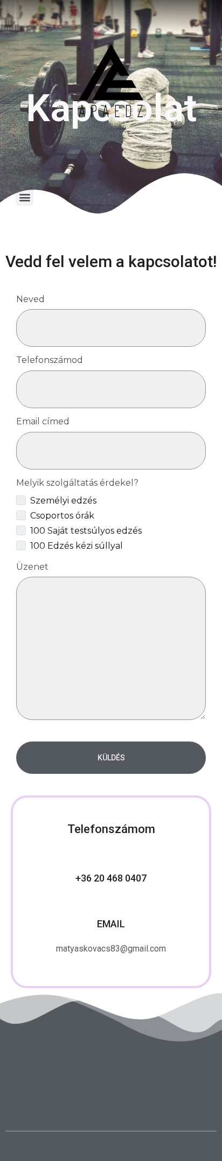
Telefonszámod (49, 360)
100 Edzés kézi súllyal (76, 546)
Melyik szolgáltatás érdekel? (77, 483)
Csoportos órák (62, 515)
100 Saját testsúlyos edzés (86, 531)
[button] (24, 197)
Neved (30, 299)
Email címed (43, 421)
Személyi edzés (63, 500)
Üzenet (32, 567)
